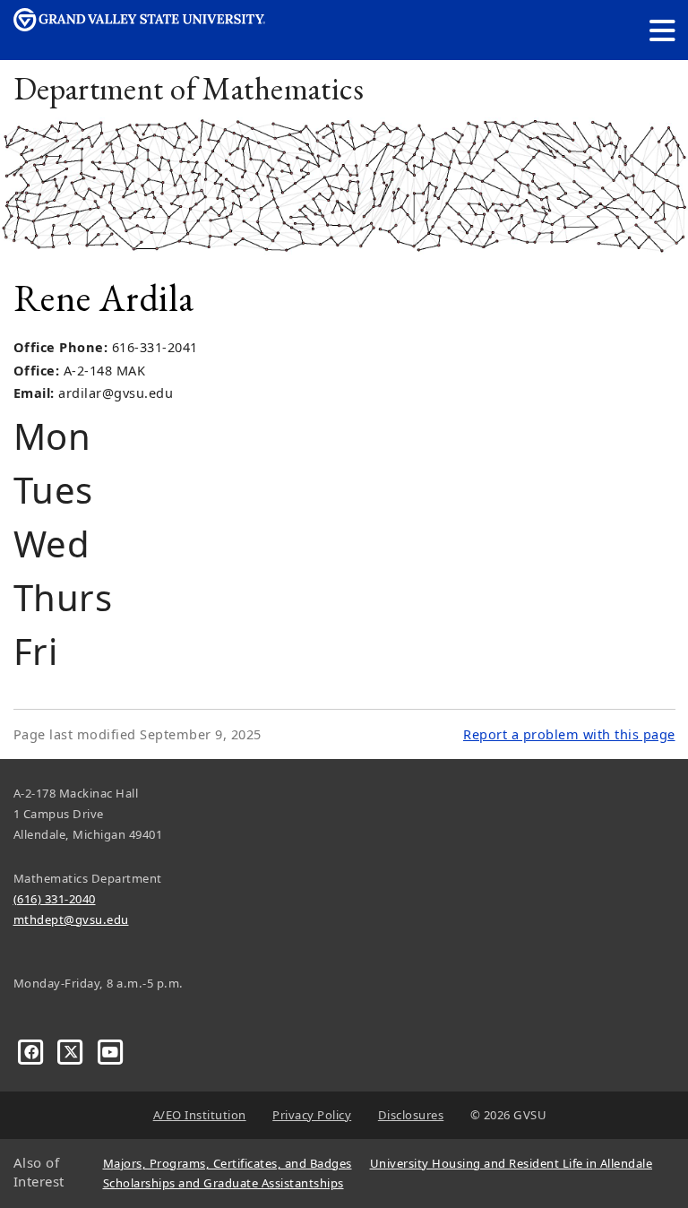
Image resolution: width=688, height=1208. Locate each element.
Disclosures (411, 1115)
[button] (662, 30)
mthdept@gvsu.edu (71, 919)
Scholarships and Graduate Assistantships (223, 1183)
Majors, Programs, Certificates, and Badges (227, 1163)
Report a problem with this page (569, 734)
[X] (72, 1051)
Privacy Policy (311, 1115)
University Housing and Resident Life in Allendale (511, 1163)
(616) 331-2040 (54, 899)
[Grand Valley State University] (139, 26)
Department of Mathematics (189, 88)
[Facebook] (33, 1051)
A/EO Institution (199, 1115)
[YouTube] (110, 1051)
